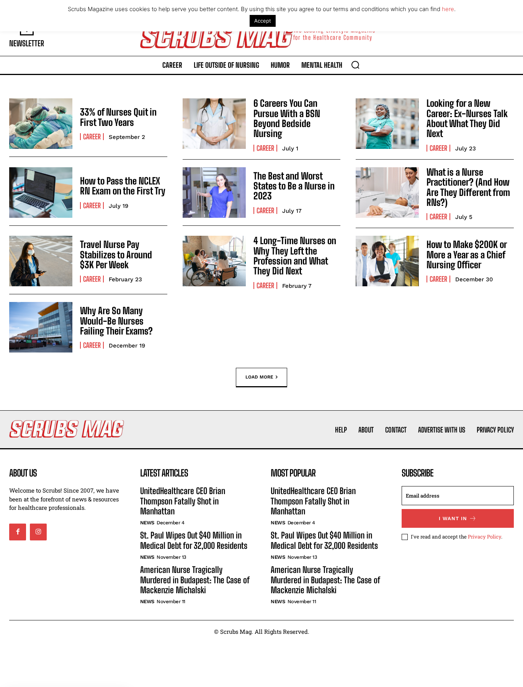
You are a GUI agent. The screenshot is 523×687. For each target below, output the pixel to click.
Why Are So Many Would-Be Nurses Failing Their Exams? (116, 320)
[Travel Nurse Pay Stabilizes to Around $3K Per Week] (40, 261)
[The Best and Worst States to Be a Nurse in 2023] (214, 192)
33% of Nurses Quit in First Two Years (118, 116)
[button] (355, 64)
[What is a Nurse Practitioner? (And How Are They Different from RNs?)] (387, 192)
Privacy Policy (484, 536)
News (147, 522)
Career (92, 136)
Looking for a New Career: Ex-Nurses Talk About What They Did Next (467, 118)
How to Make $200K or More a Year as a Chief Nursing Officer (467, 254)
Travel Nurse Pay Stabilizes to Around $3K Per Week (116, 254)
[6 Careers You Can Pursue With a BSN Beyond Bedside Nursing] (214, 123)
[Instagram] (38, 532)
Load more (259, 377)
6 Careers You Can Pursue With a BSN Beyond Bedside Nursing (286, 118)
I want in (453, 518)
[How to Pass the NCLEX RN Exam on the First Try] (40, 192)
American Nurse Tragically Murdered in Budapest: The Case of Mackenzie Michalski (194, 580)
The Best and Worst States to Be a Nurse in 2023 (294, 186)
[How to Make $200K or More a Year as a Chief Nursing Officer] (387, 261)
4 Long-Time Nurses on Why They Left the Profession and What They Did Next (294, 255)
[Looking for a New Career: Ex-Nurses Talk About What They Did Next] (387, 123)
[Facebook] (17, 532)
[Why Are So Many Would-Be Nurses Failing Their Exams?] (40, 327)
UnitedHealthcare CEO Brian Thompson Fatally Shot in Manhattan (182, 501)
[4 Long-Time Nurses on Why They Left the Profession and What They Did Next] (214, 261)
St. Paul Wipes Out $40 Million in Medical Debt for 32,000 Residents (193, 540)
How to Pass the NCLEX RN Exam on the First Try (122, 185)
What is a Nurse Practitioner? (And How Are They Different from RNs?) (468, 187)
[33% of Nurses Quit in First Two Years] (40, 123)
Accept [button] (262, 21)
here (448, 9)
